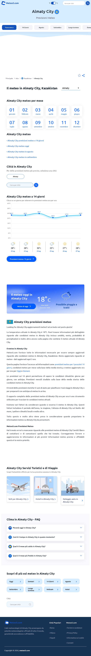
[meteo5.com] (10, 3)
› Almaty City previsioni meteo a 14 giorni (25, 140)
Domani (26, 371)
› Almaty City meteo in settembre (22, 157)
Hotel (67, 589)
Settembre (57, 27)
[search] (88, 3)
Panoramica (9, 27)
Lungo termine (73, 27)
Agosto (41, 27)
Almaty (15, 176)
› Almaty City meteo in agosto (20, 151)
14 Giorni (25, 27)
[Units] (53, 3)
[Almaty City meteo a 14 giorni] (45, 222)
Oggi (19, 371)
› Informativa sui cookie (75, 638)
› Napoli (52, 638)
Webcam (50, 589)
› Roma (51, 628)
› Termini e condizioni (74, 628)
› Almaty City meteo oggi (18, 146)
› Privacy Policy (71, 633)
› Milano (52, 633)
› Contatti (69, 643)
